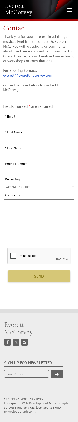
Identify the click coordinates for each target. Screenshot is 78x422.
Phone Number (16, 164)
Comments (12, 195)
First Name (13, 132)
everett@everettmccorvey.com (27, 75)
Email (10, 116)
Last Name (13, 148)
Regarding (12, 179)
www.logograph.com (20, 411)
